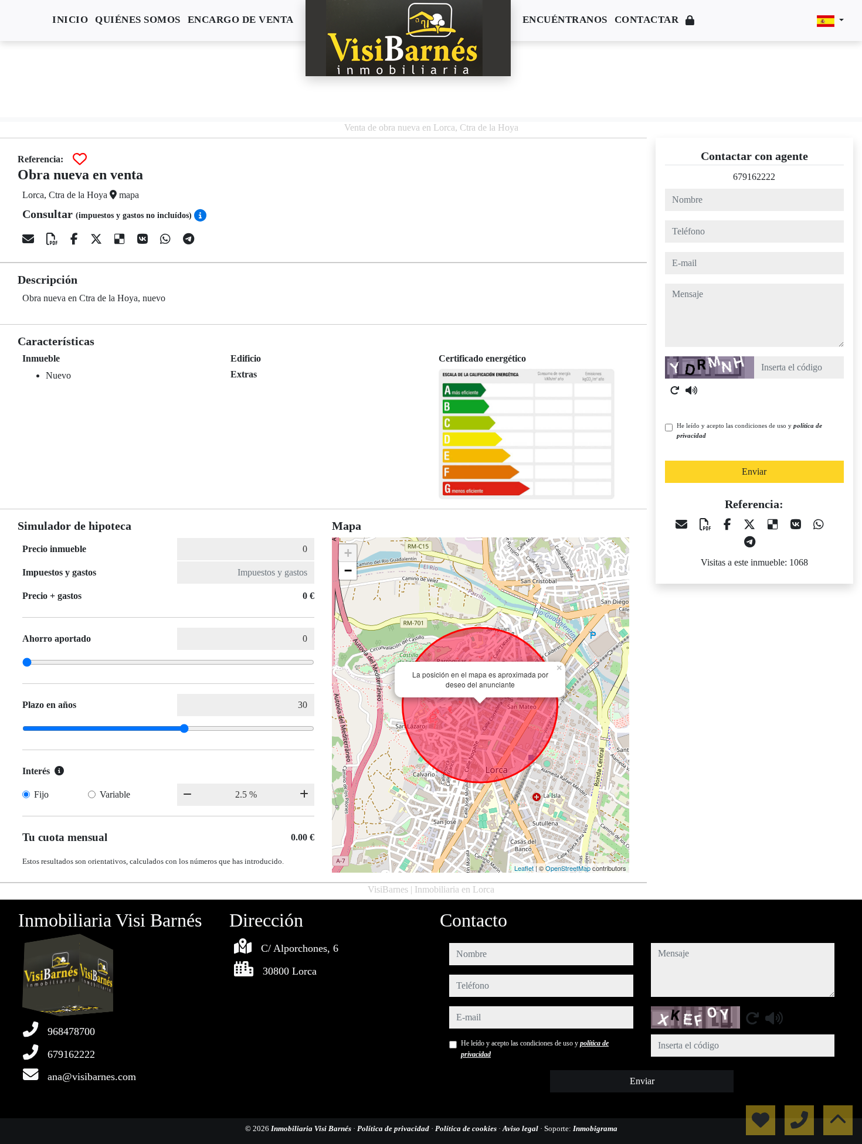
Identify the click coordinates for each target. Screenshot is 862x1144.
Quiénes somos (138, 19)
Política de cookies (466, 1128)
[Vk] (144, 239)
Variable (115, 794)
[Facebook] (75, 239)
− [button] (348, 570)
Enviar (754, 471)
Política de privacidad (394, 1128)
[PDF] (53, 239)
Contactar (647, 19)
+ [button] (348, 553)
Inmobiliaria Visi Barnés (312, 1128)
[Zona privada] (690, 20)
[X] (97, 239)
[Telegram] (188, 239)
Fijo (41, 794)
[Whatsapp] (167, 239)
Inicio (70, 19)
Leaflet (524, 868)
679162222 (754, 177)
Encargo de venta (241, 19)
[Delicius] (121, 239)
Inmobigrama (595, 1128)
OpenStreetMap (567, 868)
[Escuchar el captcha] (691, 390)
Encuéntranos (565, 19)
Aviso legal (521, 1128)
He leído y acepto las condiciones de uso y (749, 430)
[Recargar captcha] (675, 390)
